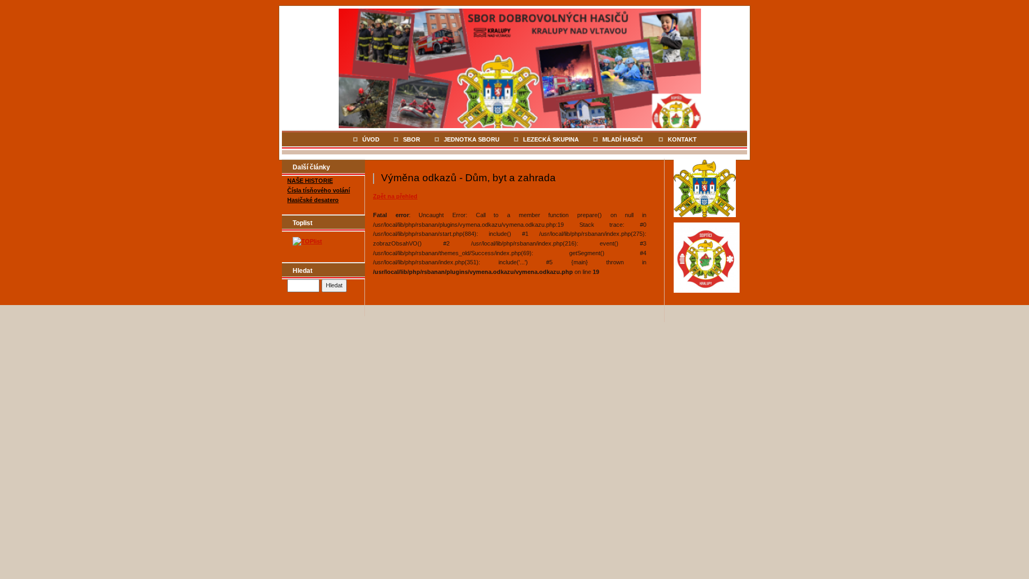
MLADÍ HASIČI (623, 139)
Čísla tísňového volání (318, 190)
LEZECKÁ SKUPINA (551, 139)
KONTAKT (682, 139)
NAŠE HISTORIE (310, 180)
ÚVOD (370, 139)
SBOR (411, 139)
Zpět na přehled (395, 196)
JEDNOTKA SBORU (471, 139)
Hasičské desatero (313, 200)
